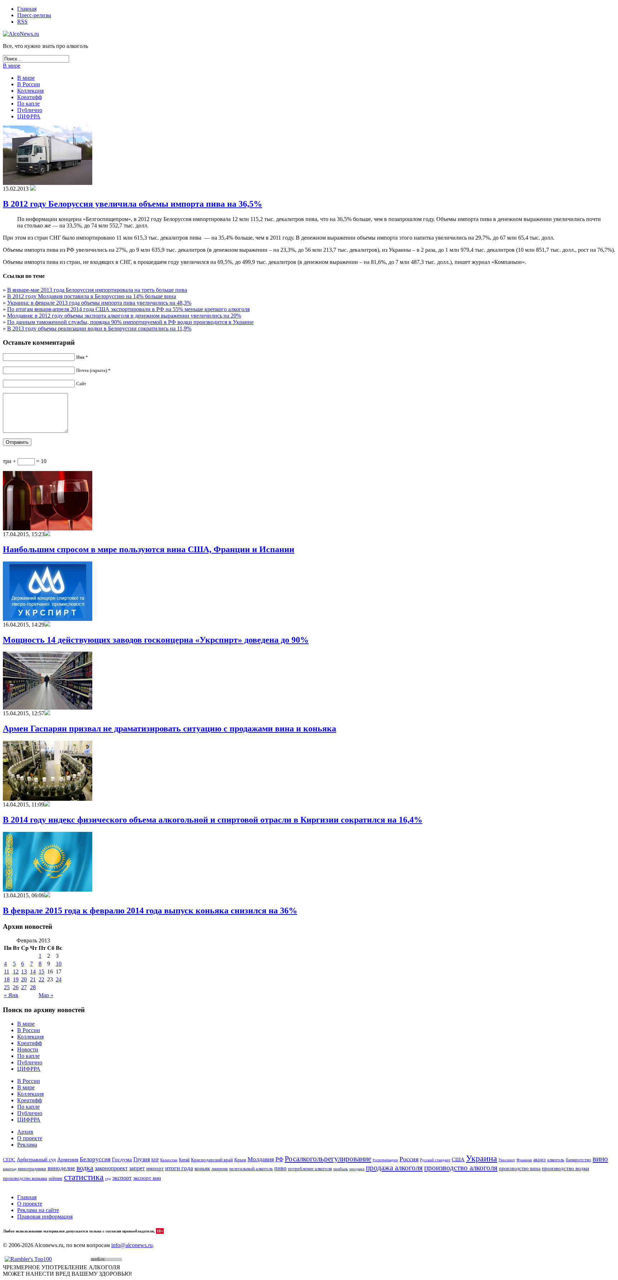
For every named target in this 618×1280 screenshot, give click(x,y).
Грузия (141, 1159)
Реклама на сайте (38, 1210)
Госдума (122, 1159)
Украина (481, 1158)
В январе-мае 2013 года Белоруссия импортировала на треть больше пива (97, 290)
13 (24, 971)
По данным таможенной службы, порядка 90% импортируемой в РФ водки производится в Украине (130, 322)
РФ (279, 1159)
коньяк (202, 1168)
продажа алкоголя (394, 1168)
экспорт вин (147, 1178)
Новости (27, 1049)
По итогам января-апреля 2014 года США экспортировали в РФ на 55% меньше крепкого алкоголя (128, 309)
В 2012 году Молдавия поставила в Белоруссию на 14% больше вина (91, 296)
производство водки (565, 1168)
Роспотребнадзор (385, 1160)
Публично (29, 110)
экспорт (122, 1178)
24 (59, 979)
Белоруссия (95, 1159)
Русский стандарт (435, 1160)
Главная (26, 9)
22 (41, 979)
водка (85, 1168)
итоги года (179, 1168)
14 (33, 971)
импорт (155, 1168)
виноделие (61, 1168)
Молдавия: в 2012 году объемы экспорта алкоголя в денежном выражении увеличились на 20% (124, 316)
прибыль (340, 1169)
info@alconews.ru (132, 1245)
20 (24, 979)
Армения (67, 1159)
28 (33, 987)
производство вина (519, 1168)
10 (59, 964)
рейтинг (56, 1178)
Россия (408, 1159)
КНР (155, 1160)
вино (600, 1159)
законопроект (111, 1168)
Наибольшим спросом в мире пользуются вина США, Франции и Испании (148, 549)
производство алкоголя (460, 1167)
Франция (524, 1160)
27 (24, 987)
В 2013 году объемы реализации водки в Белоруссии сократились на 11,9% (99, 328)
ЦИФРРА (28, 116)
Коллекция (30, 91)
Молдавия (260, 1159)
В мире (11, 66)
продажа (356, 1169)
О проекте (29, 1138)
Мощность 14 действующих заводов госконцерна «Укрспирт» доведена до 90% (156, 639)
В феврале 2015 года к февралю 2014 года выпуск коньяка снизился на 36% (150, 910)
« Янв (11, 995)
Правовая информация (45, 1216)
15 (41, 971)
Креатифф (29, 97)
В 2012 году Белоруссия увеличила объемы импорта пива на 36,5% (132, 204)
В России (28, 84)
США (458, 1159)
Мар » (46, 995)
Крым (240, 1159)
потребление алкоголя (310, 1168)
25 (7, 987)
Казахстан (168, 1160)
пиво (280, 1168)
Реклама (27, 1145)
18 (7, 979)
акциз (539, 1159)
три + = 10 (24, 461)
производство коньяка (25, 1178)
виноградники (32, 1168)
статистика (84, 1177)
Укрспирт (507, 1160)
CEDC (9, 1159)
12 (16, 971)
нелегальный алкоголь (251, 1168)
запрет (137, 1168)
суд (108, 1178)
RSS (22, 22)
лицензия (219, 1169)
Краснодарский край (212, 1159)
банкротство (578, 1159)
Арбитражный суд (36, 1159)
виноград (9, 1169)
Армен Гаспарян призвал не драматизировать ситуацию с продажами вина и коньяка (169, 728)
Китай (184, 1159)
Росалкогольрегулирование (328, 1158)
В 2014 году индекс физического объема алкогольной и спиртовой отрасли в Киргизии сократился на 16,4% (212, 819)
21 (33, 979)
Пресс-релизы (34, 15)
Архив (25, 1132)
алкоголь (555, 1159)
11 (6, 971)
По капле (28, 103)
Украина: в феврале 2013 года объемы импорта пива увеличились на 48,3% (99, 303)
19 (16, 979)
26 (16, 987)
